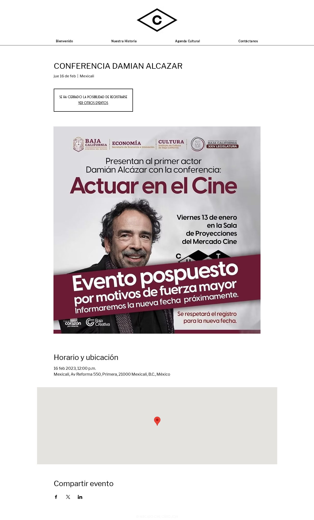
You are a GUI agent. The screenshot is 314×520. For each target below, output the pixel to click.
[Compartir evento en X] (68, 497)
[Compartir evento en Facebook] (56, 497)
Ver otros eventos (93, 103)
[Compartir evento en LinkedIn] (80, 497)
